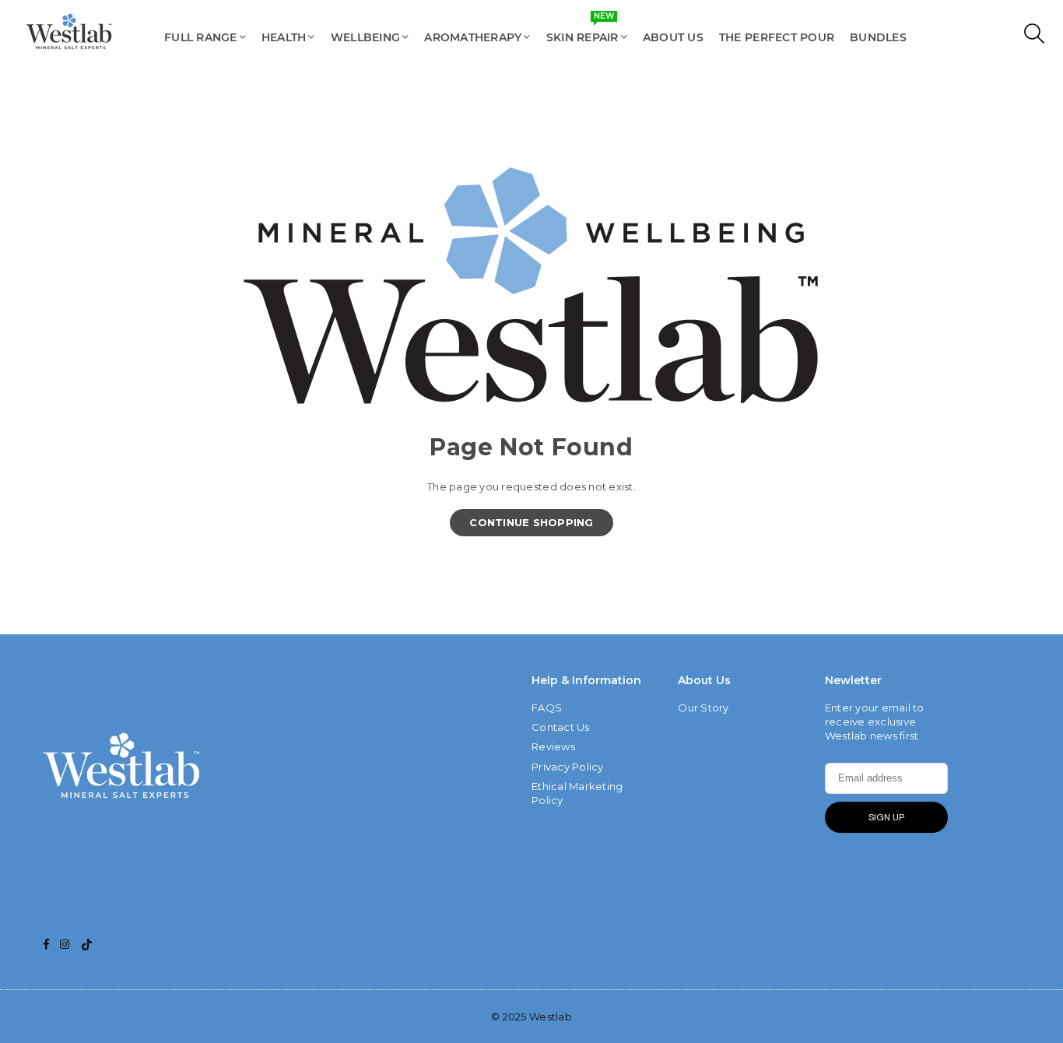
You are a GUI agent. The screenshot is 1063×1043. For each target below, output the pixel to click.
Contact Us (561, 727)
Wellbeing (365, 37)
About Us (673, 37)
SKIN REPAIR (582, 30)
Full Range (200, 37)
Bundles (878, 37)
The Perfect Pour (776, 37)
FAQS (547, 707)
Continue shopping (531, 522)
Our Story (703, 707)
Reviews (553, 746)
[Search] (1031, 37)
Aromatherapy (472, 37)
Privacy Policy (568, 766)
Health (284, 37)
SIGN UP (886, 817)
